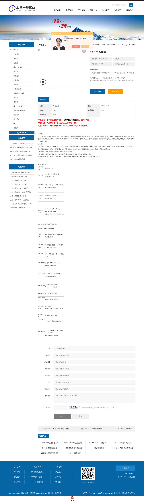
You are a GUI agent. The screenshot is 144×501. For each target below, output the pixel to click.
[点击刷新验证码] (74, 407)
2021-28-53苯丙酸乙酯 (17, 159)
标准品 (15, 58)
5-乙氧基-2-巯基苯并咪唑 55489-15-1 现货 (21, 204)
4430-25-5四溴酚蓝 (74, 453)
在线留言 (117, 10)
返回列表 (129, 428)
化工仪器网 (125, 493)
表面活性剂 (17, 89)
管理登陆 (132, 493)
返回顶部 (120, 428)
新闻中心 (93, 10)
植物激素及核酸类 (19, 110)
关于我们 (69, 10)
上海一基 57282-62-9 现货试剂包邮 (21, 172)
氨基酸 (15, 128)
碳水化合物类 (17, 106)
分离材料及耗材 (18, 93)
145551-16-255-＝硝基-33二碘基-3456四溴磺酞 (21, 151)
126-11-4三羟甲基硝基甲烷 (93, 429)
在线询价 (97, 91)
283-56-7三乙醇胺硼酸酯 (49, 453)
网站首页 (57, 10)
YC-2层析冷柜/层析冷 (38, 477)
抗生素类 (16, 115)
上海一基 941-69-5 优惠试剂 (19, 200)
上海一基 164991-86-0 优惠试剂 (20, 192)
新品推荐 (21, 138)
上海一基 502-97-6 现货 (18, 196)
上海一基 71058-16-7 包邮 (19, 176)
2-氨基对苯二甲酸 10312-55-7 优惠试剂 (21, 208)
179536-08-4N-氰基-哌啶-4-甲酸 (58, 429)
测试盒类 (16, 76)
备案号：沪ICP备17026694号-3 (93, 493)
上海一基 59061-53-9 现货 (19, 184)
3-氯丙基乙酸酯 (99, 448)
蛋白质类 (16, 119)
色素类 (15, 102)
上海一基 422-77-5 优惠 (18, 180)
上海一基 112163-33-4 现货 (19, 188)
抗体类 (15, 71)
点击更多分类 (21, 133)
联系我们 (130, 10)
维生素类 (16, 97)
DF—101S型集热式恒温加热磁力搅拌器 (38, 472)
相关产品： (43, 436)
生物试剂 (15, 50)
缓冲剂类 (16, 84)
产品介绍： (43, 99)
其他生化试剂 (17, 67)
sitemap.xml (109, 493)
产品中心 (97, 45)
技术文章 (105, 10)
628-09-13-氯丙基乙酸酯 (74, 448)
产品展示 (81, 10)
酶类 (14, 123)
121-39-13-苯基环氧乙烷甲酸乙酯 (21, 155)
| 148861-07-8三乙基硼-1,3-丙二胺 (21, 143)
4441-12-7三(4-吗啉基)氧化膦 (123, 448)
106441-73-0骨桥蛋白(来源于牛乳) (21, 147)
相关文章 (21, 167)
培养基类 (16, 80)
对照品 (15, 63)
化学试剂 (16, 54)
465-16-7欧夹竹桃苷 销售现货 (38, 482)
